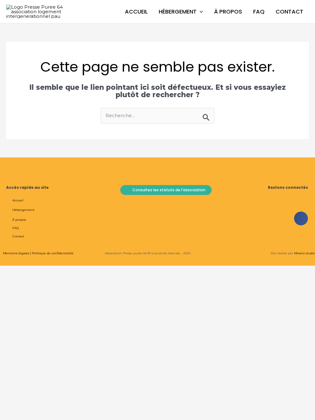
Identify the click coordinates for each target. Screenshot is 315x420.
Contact (289, 11)
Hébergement (178, 11)
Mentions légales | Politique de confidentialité (38, 253)
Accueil (136, 11)
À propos (228, 11)
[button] (200, 11)
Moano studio (304, 253)
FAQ (259, 11)
